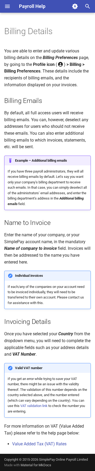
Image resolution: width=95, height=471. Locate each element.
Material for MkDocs (36, 465)
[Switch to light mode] (75, 6)
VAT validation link (34, 406)
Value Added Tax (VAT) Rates (39, 443)
